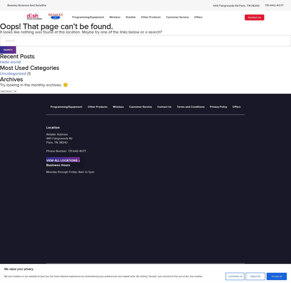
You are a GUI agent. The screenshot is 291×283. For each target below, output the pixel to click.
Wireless (114, 17)
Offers (198, 17)
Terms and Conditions (191, 107)
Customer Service (177, 17)
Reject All (255, 276)
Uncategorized (13, 73)
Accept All (276, 276)
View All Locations (61, 160)
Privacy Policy (218, 107)
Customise (233, 276)
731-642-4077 (274, 5)
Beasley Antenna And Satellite (26, 5)
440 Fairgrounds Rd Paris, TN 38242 (236, 5)
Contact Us (254, 17)
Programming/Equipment (88, 17)
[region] (145, 273)
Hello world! (10, 62)
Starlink (131, 17)
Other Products (151, 17)
